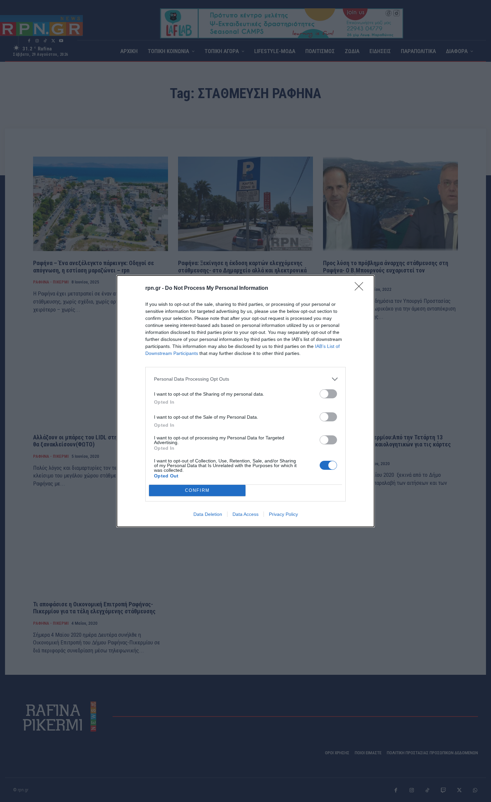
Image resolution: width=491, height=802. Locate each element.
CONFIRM (197, 490)
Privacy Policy (283, 514)
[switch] (328, 393)
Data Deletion (207, 514)
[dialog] (245, 401)
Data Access (245, 514)
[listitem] (245, 379)
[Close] (361, 288)
